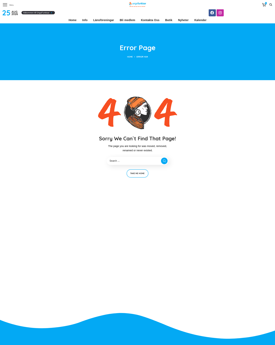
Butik (168, 20)
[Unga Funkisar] (137, 4)
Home (72, 20)
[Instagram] (220, 12)
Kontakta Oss (150, 20)
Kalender (200, 20)
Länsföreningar (103, 20)
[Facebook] (212, 12)
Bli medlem (127, 20)
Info (85, 20)
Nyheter (183, 20)
